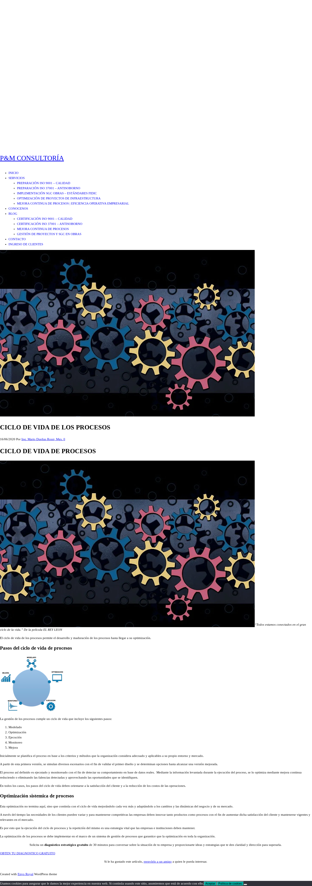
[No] (245, 884)
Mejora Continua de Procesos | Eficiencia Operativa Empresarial (73, 203)
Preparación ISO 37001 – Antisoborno (48, 188)
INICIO (13, 173)
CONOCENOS (18, 208)
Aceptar (210, 883)
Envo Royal (25, 874)
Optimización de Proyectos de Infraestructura (59, 198)
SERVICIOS (16, 178)
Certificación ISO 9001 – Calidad (44, 218)
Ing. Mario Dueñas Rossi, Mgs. (42, 439)
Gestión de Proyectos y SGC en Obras (49, 234)
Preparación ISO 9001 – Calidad (43, 183)
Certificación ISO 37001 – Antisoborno (49, 224)
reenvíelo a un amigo (158, 861)
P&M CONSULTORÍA (32, 158)
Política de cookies (230, 883)
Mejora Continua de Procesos (43, 229)
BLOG (12, 213)
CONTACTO (17, 239)
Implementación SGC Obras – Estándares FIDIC (57, 193)
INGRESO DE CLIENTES (25, 244)
